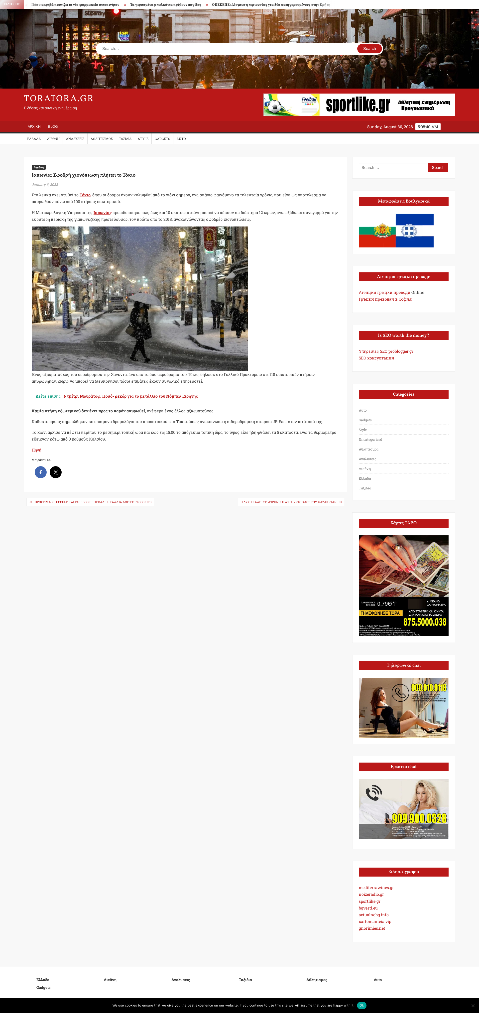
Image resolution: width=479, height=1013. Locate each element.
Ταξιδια (125, 138)
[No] (472, 1005)
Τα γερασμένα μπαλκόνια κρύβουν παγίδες (118, 4)
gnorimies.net (372, 928)
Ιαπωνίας (103, 212)
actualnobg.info (374, 914)
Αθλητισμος (102, 138)
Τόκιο (85, 194)
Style (143, 138)
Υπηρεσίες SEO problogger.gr (386, 351)
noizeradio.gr (371, 894)
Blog (53, 126)
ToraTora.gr (59, 99)
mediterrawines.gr (376, 887)
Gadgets (162, 138)
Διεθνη (53, 138)
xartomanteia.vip (375, 921)
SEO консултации (376, 357)
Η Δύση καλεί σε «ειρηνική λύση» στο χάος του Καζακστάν (288, 502)
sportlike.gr (369, 901)
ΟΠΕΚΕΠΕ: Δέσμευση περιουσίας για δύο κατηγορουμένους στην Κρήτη (224, 4)
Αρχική (34, 126)
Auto (181, 138)
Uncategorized (370, 439)
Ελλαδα (34, 138)
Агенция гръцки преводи (384, 292)
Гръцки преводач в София (385, 299)
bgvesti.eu (368, 907)
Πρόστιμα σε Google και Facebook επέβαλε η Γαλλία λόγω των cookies (93, 502)
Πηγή (36, 449)
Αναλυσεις (75, 138)
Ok (361, 1005)
